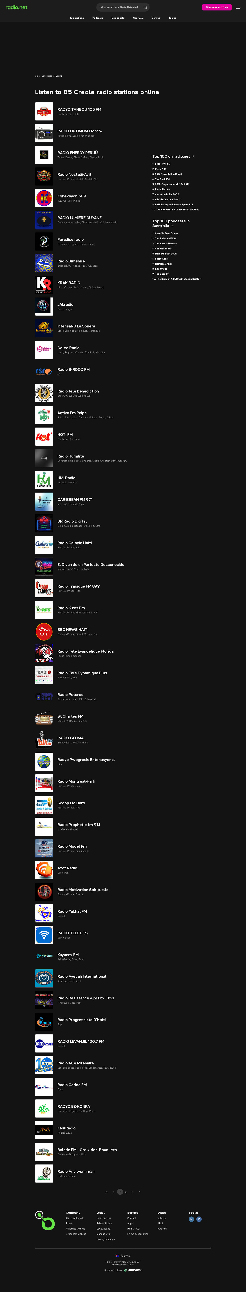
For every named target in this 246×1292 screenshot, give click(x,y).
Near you (138, 18)
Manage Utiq (104, 1234)
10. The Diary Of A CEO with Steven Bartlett (176, 279)
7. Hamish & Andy (162, 264)
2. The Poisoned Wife (164, 238)
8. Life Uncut (159, 269)
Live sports (117, 18)
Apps (130, 1223)
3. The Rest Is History (164, 243)
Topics (172, 18)
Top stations (77, 18)
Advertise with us (75, 1229)
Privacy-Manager (106, 1239)
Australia (125, 1256)
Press (69, 1223)
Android (162, 1229)
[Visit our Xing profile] (199, 1219)
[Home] (36, 75)
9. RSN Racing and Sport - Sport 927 (172, 204)
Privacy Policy (104, 1223)
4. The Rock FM (161, 179)
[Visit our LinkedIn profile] (191, 1219)
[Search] (145, 7)
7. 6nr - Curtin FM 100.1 (165, 194)
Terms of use (104, 1218)
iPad (160, 1223)
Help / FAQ (133, 1229)
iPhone (162, 1218)
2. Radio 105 (159, 169)
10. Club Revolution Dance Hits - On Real (175, 209)
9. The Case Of (160, 274)
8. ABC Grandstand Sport (166, 199)
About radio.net (74, 1218)
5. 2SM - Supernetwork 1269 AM (170, 184)
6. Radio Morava (161, 189)
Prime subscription (138, 1234)
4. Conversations (162, 248)
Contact (131, 1218)
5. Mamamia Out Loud (164, 254)
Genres (156, 18)
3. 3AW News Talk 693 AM (167, 174)
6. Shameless (160, 259)
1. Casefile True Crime (165, 233)
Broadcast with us (76, 1234)
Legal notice (103, 1229)
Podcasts (97, 18)
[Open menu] (238, 7)
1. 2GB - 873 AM (161, 164)
